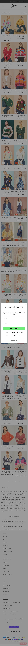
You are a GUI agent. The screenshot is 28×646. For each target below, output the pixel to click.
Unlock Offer (14, 328)
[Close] (25, 304)
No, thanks (14, 340)
